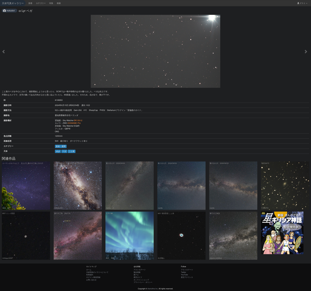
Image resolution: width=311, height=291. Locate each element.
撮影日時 (7, 105)
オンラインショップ (141, 279)
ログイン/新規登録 (93, 277)
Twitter (183, 272)
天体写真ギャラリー (13, 3)
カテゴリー (41, 3)
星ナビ (136, 274)
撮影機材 (7, 120)
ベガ (64, 151)
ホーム (88, 269)
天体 (6, 151)
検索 (59, 3)
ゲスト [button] (302, 3)
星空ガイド (138, 277)
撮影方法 (7, 110)
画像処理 (7, 141)
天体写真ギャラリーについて (97, 272)
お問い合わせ (91, 279)
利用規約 (89, 274)
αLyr (58, 151)
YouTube (184, 274)
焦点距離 (7, 136)
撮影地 (6, 115)
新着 (30, 3)
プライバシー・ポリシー (143, 282)
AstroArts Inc (153, 288)
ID (5, 100)
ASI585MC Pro (74, 123)
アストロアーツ (140, 269)
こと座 (71, 151)
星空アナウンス (187, 277)
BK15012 (78, 120)
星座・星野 (61, 146)
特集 (51, 3)
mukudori (11, 10)
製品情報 (137, 272)
